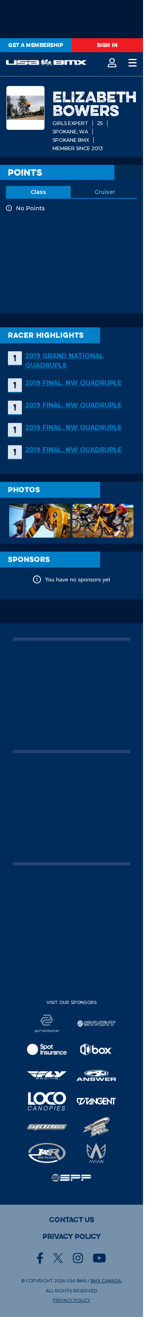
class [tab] (38, 192)
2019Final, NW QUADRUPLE (73, 383)
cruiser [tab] (105, 192)
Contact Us (71, 1220)
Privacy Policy (72, 1236)
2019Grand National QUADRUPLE (64, 360)
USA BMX (76, 1281)
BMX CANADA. (106, 1281)
